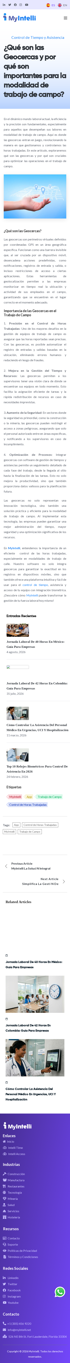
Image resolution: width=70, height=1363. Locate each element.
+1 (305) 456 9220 (19, 1323)
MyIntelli (32, 595)
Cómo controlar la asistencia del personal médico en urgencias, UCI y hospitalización (31, 1094)
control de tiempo (35, 585)
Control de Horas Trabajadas (28, 804)
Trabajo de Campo (50, 796)
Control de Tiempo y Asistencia (37, 37)
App (29, 796)
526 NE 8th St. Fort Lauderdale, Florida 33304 (37, 1336)
